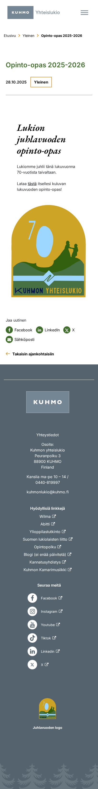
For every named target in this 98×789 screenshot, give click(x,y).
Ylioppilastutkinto (44, 531)
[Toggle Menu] (84, 12)
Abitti (45, 524)
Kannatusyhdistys (45, 562)
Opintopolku (45, 546)
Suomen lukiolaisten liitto (45, 539)
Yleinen (41, 82)
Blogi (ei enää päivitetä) (45, 554)
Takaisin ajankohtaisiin (33, 354)
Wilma (45, 516)
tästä (32, 183)
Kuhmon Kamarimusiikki (45, 569)
